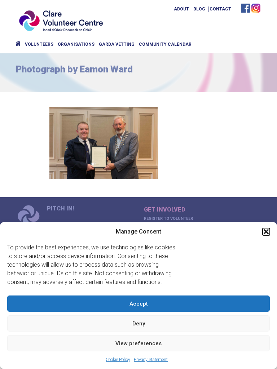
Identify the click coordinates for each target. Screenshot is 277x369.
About (181, 9)
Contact (220, 9)
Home (18, 44)
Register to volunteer (168, 218)
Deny (138, 323)
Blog (199, 9)
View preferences (138, 343)
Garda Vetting (117, 44)
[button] (266, 231)
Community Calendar (165, 44)
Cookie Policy (118, 359)
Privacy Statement (151, 359)
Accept (138, 304)
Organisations (76, 44)
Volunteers (39, 44)
